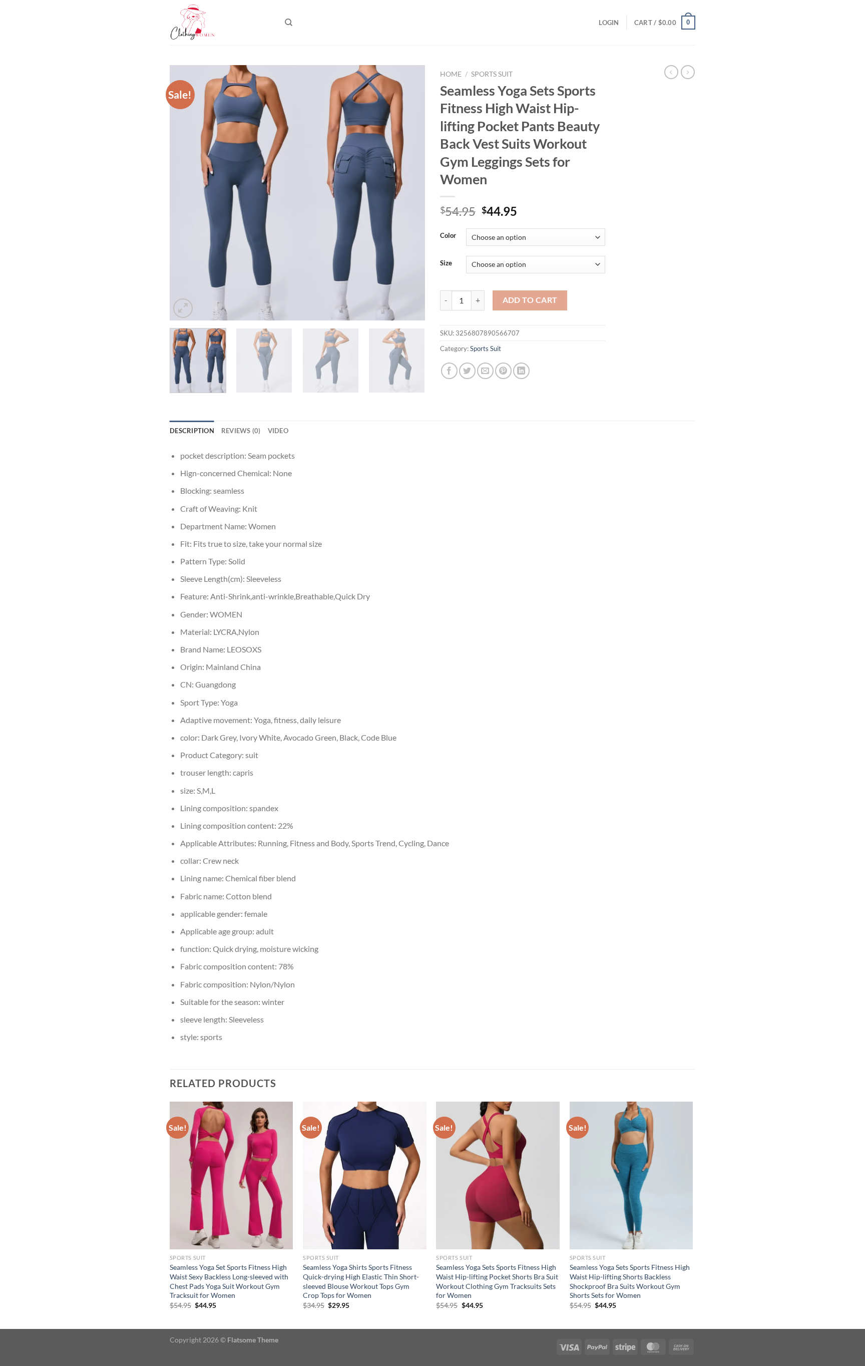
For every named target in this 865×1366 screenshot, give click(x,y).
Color (448, 235)
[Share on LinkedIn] (521, 371)
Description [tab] (192, 431)
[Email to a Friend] (485, 371)
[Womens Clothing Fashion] (220, 22)
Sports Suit (492, 74)
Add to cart (530, 299)
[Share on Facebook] (449, 371)
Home (451, 74)
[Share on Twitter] (467, 371)
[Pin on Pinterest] (503, 371)
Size (446, 263)
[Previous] (187, 192)
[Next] (407, 192)
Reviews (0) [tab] (241, 431)
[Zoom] (183, 308)
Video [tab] (278, 431)
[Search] (288, 22)
